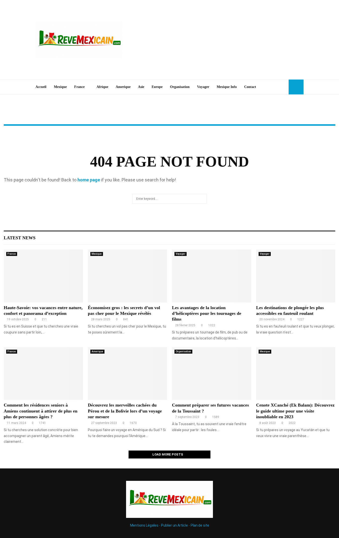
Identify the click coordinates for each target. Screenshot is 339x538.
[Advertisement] (213, 40)
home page (88, 179)
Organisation (180, 87)
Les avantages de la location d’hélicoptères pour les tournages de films (206, 313)
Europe (157, 87)
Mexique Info (227, 87)
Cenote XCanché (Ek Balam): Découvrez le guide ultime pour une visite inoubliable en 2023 (295, 411)
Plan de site (200, 525)
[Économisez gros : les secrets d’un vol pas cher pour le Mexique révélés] (127, 275)
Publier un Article (174, 525)
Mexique (60, 87)
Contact (250, 87)
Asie (141, 87)
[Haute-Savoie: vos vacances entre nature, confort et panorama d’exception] (43, 275)
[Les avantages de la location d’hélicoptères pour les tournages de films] (211, 275)
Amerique (123, 87)
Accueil (40, 87)
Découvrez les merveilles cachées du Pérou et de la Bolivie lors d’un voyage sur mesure (125, 411)
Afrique (102, 87)
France (79, 87)
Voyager (203, 87)
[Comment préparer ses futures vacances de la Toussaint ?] (211, 373)
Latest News (19, 237)
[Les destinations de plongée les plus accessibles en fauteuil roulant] (295, 275)
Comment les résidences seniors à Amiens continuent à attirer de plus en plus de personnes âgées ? (40, 411)
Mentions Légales (144, 525)
